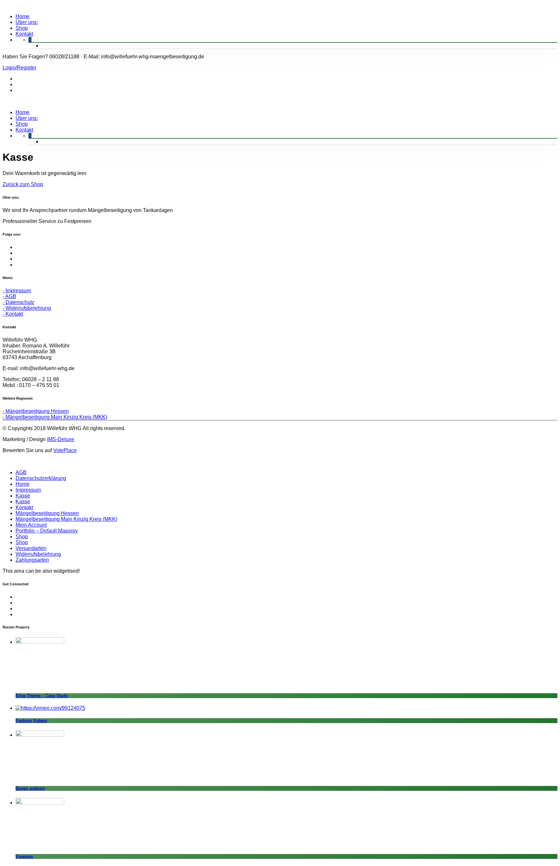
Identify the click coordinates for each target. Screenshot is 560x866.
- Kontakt (13, 314)
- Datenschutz (18, 302)
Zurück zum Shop (23, 184)
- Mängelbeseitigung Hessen (36, 411)
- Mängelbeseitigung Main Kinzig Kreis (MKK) (55, 417)
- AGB (9, 296)
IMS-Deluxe (60, 439)
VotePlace (65, 450)
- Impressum (17, 290)
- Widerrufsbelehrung (27, 308)
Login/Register (19, 67)
